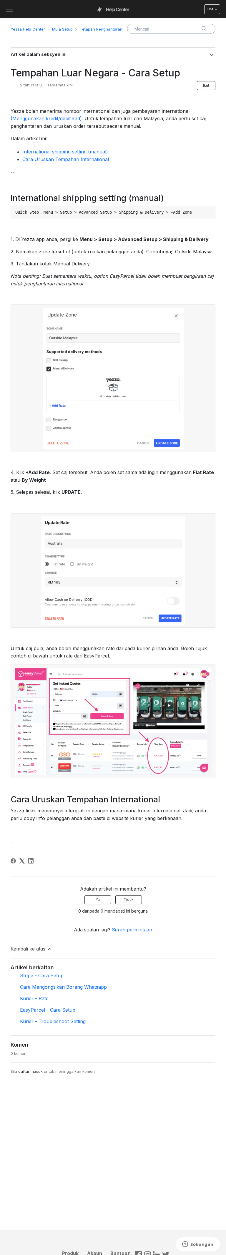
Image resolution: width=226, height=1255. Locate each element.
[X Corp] (22, 861)
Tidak (129, 899)
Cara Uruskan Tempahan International (65, 159)
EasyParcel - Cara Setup (47, 1010)
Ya (98, 899)
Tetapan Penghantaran (101, 29)
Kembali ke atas (29, 949)
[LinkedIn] (31, 861)
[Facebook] (13, 861)
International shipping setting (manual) (65, 152)
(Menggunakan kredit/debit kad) (46, 118)
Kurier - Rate (34, 998)
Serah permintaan (132, 930)
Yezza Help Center (28, 29)
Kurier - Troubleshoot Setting (53, 1021)
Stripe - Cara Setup (42, 975)
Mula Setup (62, 29)
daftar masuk (30, 1071)
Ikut (206, 85)
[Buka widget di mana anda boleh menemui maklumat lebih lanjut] (198, 1244)
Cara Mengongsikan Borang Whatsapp (63, 987)
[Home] (113, 9)
